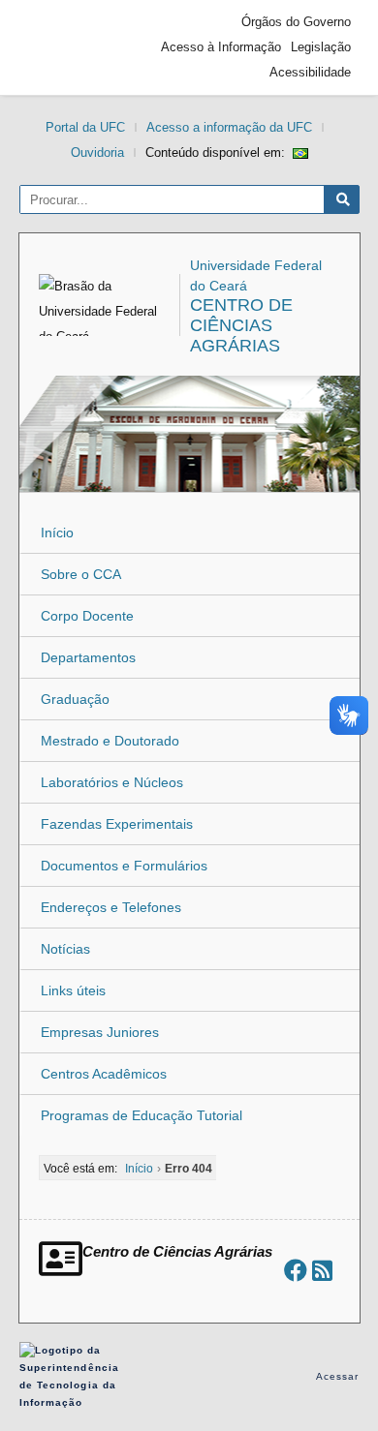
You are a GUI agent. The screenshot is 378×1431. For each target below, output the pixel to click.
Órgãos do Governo (296, 22)
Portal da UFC (85, 127)
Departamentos (88, 657)
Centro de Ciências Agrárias (241, 325)
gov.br (63, 47)
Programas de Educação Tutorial (141, 1115)
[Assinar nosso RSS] (322, 1271)
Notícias (65, 949)
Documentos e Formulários (124, 865)
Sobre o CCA (81, 574)
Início (57, 532)
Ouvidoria (97, 152)
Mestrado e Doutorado (110, 740)
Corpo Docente (87, 616)
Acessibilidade (310, 72)
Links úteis (73, 990)
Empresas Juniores (100, 1032)
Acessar (338, 1376)
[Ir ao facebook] (295, 1271)
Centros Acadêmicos (104, 1073)
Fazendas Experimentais (117, 824)
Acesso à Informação (221, 47)
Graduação (75, 699)
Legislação (321, 47)
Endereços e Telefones (111, 907)
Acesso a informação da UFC (229, 127)
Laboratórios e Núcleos (112, 782)
